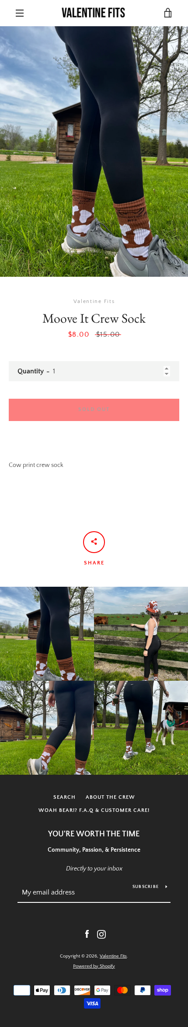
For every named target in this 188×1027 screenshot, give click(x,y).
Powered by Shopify (94, 966)
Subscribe (145, 886)
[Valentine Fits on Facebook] (87, 933)
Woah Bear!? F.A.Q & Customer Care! (94, 810)
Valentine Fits (113, 956)
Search (64, 797)
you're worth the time (94, 834)
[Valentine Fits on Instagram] (101, 933)
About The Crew (110, 797)
